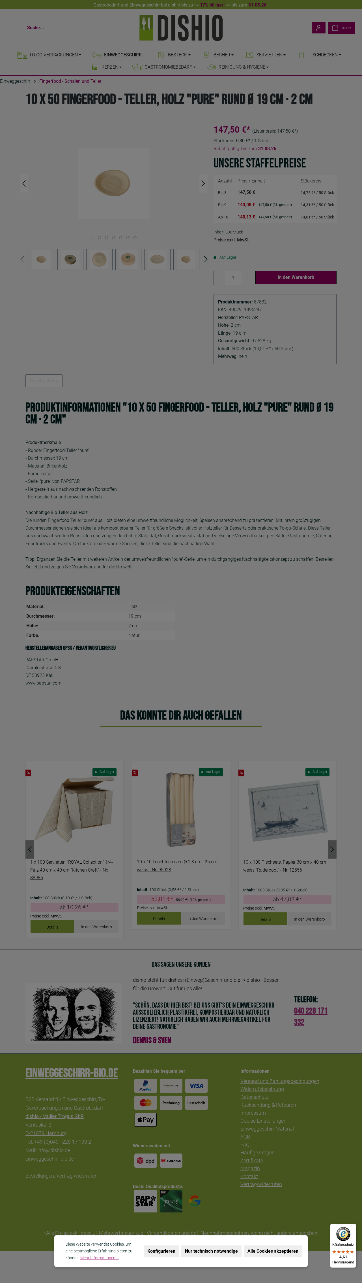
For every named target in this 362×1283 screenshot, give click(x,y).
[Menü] (353, 1227)
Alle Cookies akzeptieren (272, 1251)
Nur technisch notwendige (211, 1251)
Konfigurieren (161, 1251)
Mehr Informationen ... (99, 1258)
